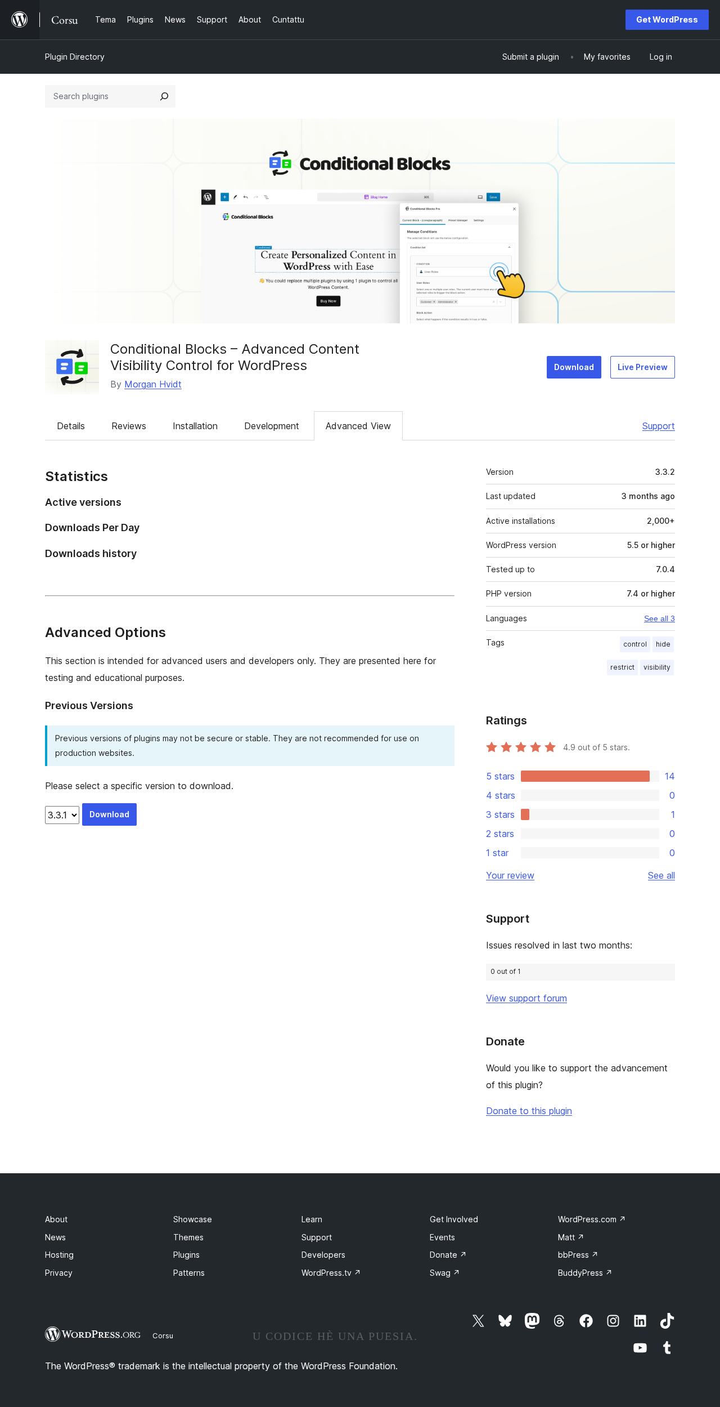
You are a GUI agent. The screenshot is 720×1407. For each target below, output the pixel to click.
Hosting (59, 1254)
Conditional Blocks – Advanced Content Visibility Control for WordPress (234, 357)
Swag (445, 1272)
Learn (312, 1219)
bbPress (578, 1254)
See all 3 (659, 618)
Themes (188, 1237)
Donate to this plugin (529, 1110)
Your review (510, 875)
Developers (323, 1254)
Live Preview (643, 367)
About (56, 1219)
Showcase (192, 1219)
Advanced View (358, 425)
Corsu (162, 1335)
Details (71, 425)
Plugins (186, 1254)
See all (661, 875)
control (635, 644)
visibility (657, 667)
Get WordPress (667, 19)
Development (271, 425)
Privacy (59, 1272)
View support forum (526, 998)
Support (658, 425)
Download (574, 367)
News (55, 1237)
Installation (195, 425)
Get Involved (454, 1219)
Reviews (128, 425)
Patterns (189, 1272)
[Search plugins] (164, 96)
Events (442, 1237)
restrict (622, 667)
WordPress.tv (331, 1272)
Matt (571, 1237)
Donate (448, 1254)
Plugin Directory (75, 56)
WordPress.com (592, 1219)
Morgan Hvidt (153, 384)
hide (663, 644)
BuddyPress (585, 1272)
